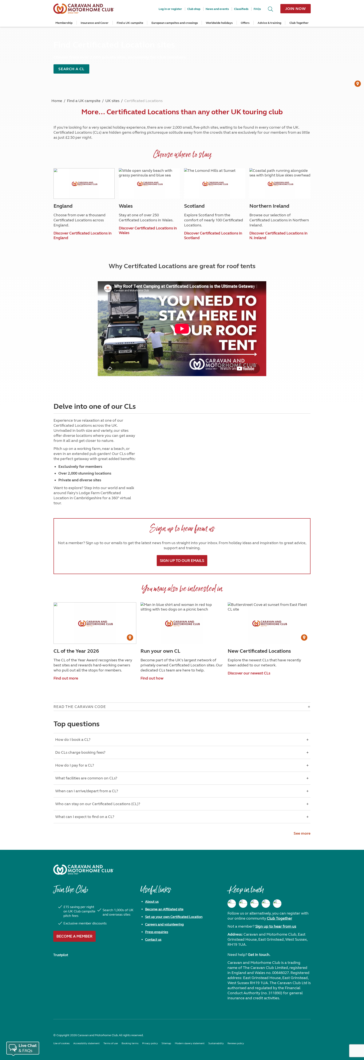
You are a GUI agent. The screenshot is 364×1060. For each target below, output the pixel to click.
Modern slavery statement (190, 1043)
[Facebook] (232, 903)
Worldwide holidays (219, 23)
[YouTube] (266, 903)
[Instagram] (243, 903)
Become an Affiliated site (164, 909)
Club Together (299, 23)
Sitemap (166, 1043)
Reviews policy (236, 1043)
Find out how (152, 678)
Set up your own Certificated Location (173, 917)
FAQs (257, 9)
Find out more (66, 678)
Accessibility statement (86, 1043)
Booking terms (130, 1043)
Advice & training (269, 23)
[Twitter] (254, 903)
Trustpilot (60, 955)
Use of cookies (61, 1043)
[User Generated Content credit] (358, 84)
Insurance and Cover (94, 23)
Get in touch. (259, 954)
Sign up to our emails (182, 560)
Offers (245, 23)
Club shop (193, 9)
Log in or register (170, 9)
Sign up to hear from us (275, 926)
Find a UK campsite (130, 23)
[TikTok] (277, 903)
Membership (63, 23)
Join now (295, 8)
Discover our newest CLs (249, 673)
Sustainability (216, 1043)
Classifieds (241, 9)
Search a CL (71, 69)
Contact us (153, 940)
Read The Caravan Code (80, 706)
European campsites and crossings (174, 23)
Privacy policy (150, 1043)
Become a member (74, 936)
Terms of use (110, 1043)
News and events (217, 9)
